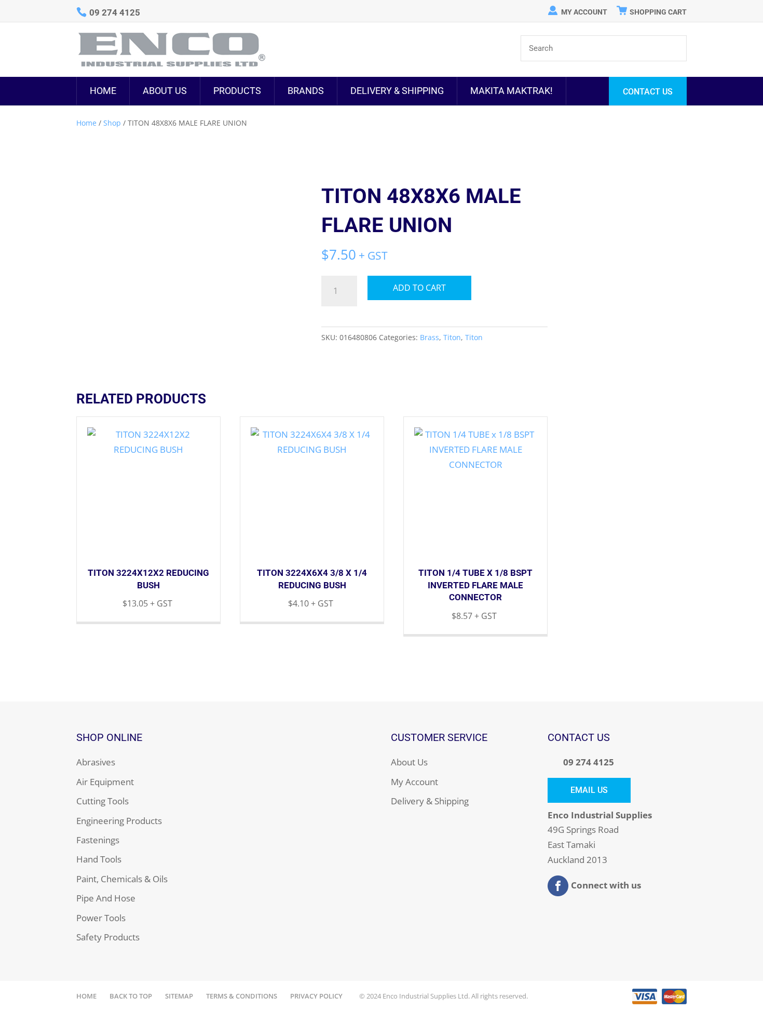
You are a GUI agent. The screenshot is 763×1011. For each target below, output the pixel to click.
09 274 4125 (588, 762)
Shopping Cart (658, 12)
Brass (429, 337)
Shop (112, 123)
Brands (306, 90)
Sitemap (179, 996)
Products (237, 90)
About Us (165, 90)
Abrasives (95, 762)
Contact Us (648, 92)
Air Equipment (105, 782)
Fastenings (97, 840)
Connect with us (606, 885)
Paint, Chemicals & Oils (122, 879)
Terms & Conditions (241, 996)
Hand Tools (98, 859)
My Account (584, 12)
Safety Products (108, 937)
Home (103, 90)
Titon (452, 337)
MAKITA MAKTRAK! (511, 90)
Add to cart (419, 287)
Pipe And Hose (105, 898)
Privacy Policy (316, 996)
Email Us (589, 790)
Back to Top (131, 996)
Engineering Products (119, 821)
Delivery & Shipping (397, 90)
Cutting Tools (102, 801)
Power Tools (101, 918)
